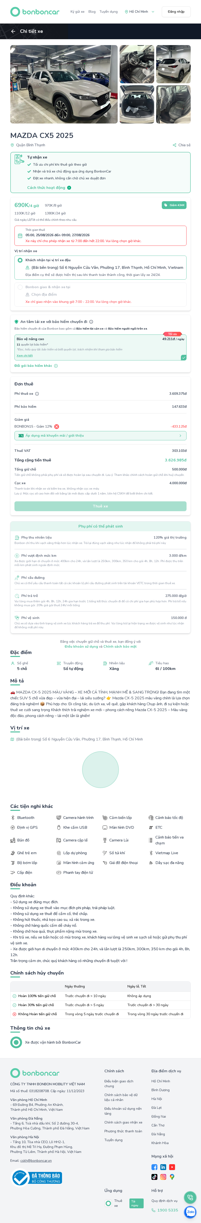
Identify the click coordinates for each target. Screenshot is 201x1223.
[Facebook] (154, 1167)
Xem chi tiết (25, 356)
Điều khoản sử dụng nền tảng (123, 1111)
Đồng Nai (158, 1116)
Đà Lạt (156, 1107)
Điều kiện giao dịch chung (118, 1083)
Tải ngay (134, 1203)
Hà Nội (156, 1099)
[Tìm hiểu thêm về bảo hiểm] (91, 322)
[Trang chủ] (34, 12)
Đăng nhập (176, 11)
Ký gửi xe (78, 11)
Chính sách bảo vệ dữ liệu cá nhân (121, 1097)
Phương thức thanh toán (123, 1131)
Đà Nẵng (158, 1134)
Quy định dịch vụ (164, 1200)
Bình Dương (160, 1090)
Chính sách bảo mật (120, 646)
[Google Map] (172, 1177)
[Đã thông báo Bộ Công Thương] (53, 1178)
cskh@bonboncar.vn (36, 1160)
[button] (182, 145)
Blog (92, 11)
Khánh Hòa (160, 1143)
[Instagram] (163, 1177)
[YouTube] (172, 1167)
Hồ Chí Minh (160, 1081)
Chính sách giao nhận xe (123, 1122)
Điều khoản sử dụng (81, 646)
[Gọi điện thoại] (190, 1197)
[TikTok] (154, 1177)
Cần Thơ (157, 1125)
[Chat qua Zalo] (190, 1212)
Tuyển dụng (109, 11)
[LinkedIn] (163, 1167)
